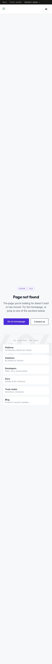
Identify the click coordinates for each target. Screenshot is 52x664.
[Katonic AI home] (12, 9)
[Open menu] (46, 9)
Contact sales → (32, 2)
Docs (5, 2)
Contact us (39, 321)
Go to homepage (16, 321)
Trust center (16, 2)
